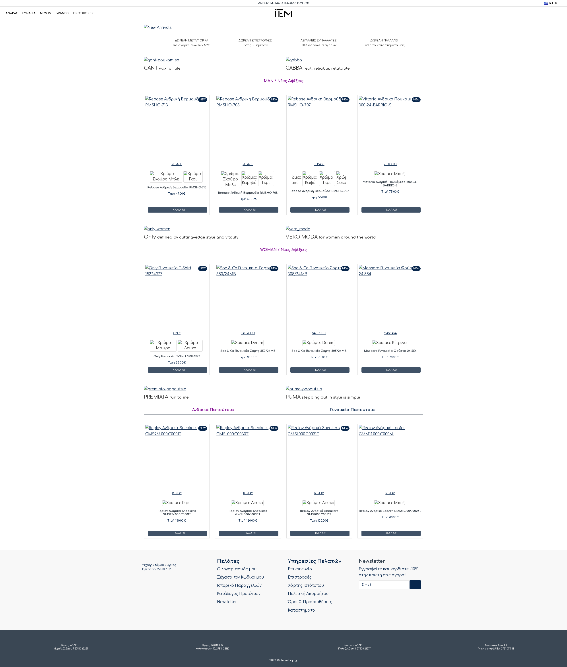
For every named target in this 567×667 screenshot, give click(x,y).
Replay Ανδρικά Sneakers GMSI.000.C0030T (248, 512)
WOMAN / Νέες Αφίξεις (283, 250)
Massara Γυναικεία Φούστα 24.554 (390, 350)
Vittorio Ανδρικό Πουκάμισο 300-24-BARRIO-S (390, 183)
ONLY (177, 333)
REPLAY (177, 493)
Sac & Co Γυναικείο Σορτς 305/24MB (319, 350)
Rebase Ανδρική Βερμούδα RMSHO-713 (176, 187)
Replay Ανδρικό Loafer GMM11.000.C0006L (390, 510)
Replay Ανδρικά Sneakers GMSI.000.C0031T (319, 512)
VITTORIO (390, 164)
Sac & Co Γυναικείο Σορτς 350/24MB (248, 350)
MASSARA (390, 333)
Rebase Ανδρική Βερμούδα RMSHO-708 (248, 192)
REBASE (176, 164)
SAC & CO (248, 333)
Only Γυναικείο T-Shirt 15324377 (176, 356)
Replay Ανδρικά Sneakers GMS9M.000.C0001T (176, 512)
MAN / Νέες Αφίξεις (283, 81)
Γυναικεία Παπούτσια (352, 410)
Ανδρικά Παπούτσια (213, 410)
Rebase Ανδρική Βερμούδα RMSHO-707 (319, 191)
